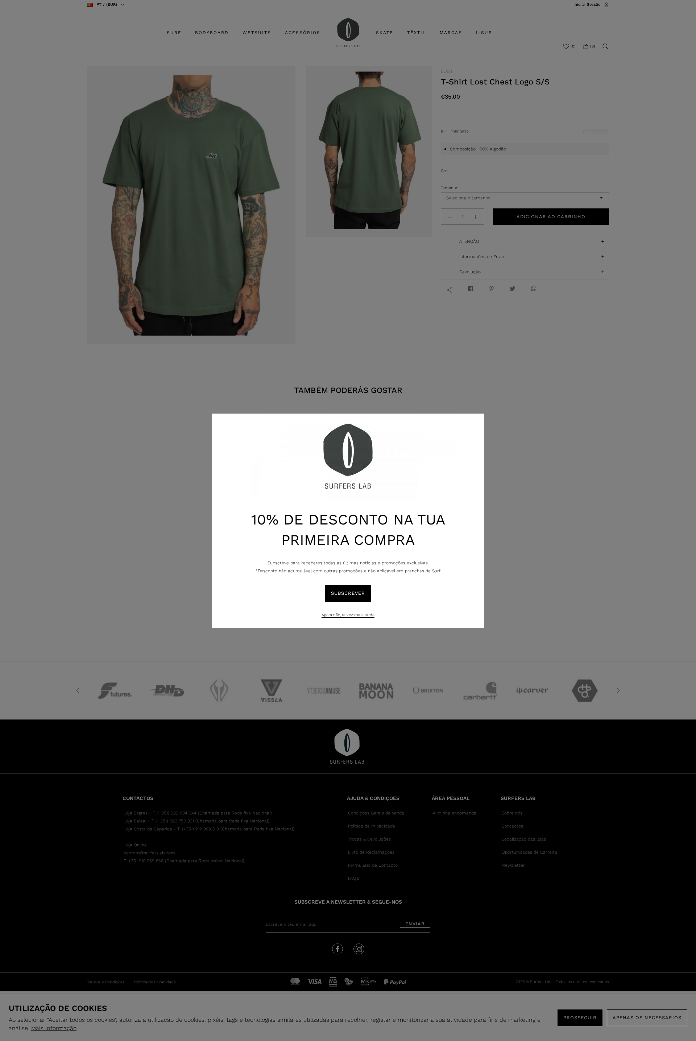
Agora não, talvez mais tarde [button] (348, 615)
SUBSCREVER (348, 593)
